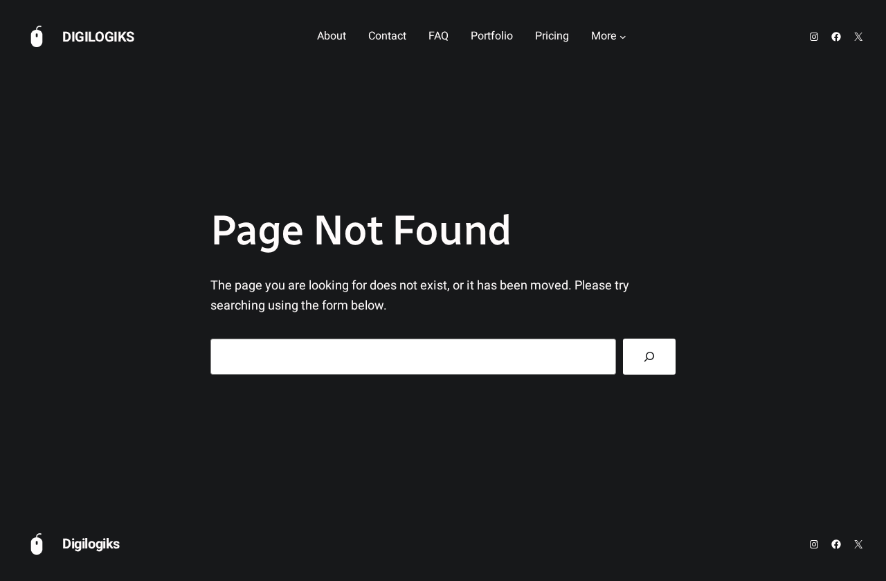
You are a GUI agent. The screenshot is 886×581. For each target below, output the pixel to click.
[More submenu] (623, 36)
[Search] (649, 357)
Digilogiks (98, 37)
